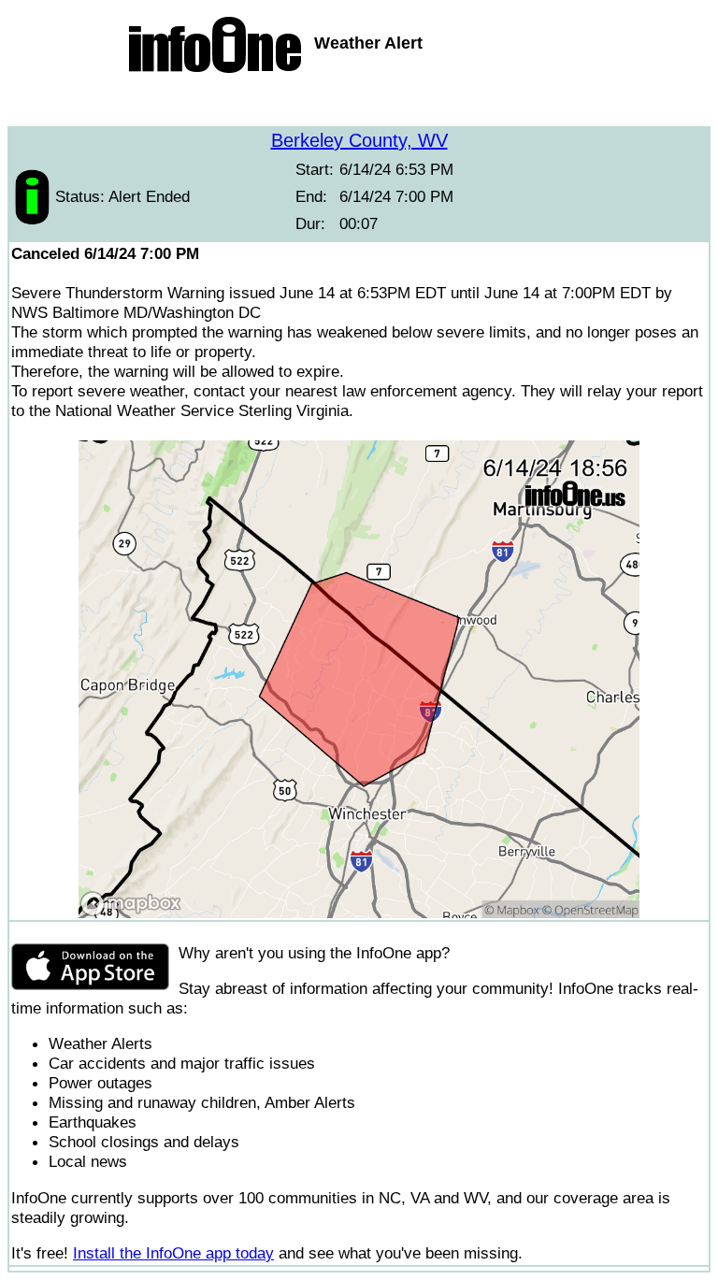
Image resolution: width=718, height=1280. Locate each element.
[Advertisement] (359, 102)
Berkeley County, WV (359, 140)
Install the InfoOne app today (173, 1253)
